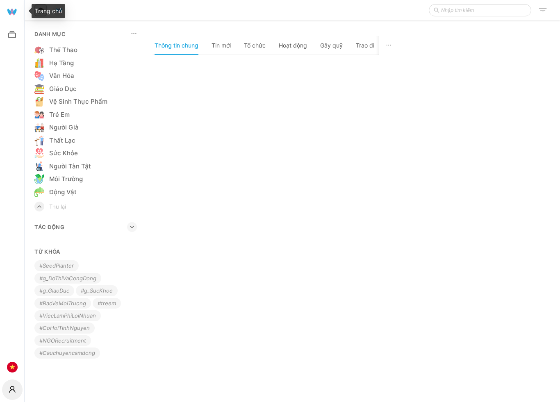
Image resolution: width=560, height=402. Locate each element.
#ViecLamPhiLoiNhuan (67, 315)
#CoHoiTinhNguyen (64, 328)
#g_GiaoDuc (54, 290)
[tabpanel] (275, 228)
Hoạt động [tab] (293, 45)
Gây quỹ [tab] (331, 45)
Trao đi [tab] (365, 45)
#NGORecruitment (62, 340)
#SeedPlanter (56, 265)
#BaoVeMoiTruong (62, 303)
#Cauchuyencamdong (67, 353)
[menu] (12, 188)
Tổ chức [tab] (255, 45)
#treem (107, 303)
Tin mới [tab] (221, 45)
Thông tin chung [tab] (176, 45)
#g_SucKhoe (97, 290)
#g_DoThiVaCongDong (67, 278)
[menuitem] (12, 11)
